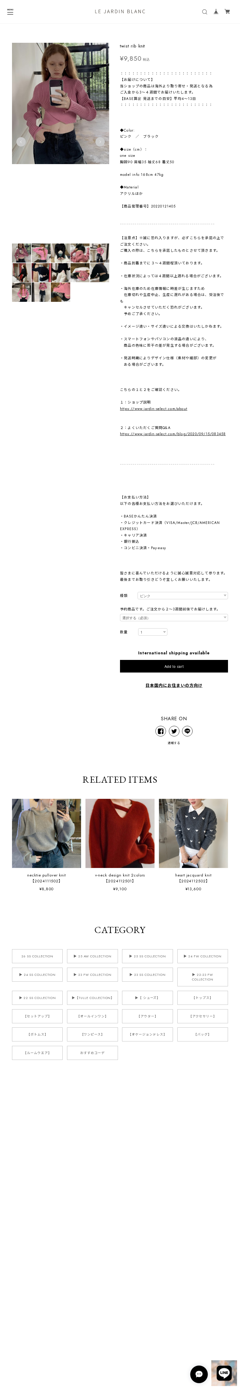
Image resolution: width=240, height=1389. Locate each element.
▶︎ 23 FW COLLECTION (92, 974)
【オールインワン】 (92, 1016)
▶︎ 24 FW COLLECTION (203, 956)
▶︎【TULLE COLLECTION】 (93, 997)
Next (100, 142)
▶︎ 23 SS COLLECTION (147, 974)
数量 (124, 632)
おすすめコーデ (92, 1053)
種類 (124, 595)
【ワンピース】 (92, 1034)
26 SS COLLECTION (37, 956)
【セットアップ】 (37, 1016)
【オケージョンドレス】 (147, 1034)
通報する (174, 743)
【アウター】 (147, 1016)
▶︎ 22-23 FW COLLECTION (202, 977)
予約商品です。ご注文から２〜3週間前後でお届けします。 (170, 609)
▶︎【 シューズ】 (147, 997)
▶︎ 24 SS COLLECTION (37, 974)
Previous (21, 142)
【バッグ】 (202, 1034)
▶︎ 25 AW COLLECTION (92, 956)
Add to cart (174, 666)
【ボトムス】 (37, 1034)
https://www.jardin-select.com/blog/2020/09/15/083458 (173, 434)
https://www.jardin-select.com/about (153, 408)
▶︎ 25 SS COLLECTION (147, 956)
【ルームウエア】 (37, 1053)
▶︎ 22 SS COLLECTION (37, 997)
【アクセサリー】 (203, 1016)
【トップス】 (202, 997)
